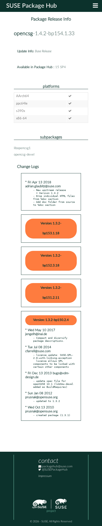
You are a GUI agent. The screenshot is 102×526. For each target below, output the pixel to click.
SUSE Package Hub (31, 6)
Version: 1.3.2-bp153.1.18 (51, 228)
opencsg (23, 33)
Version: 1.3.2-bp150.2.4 (51, 320)
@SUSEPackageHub (54, 469)
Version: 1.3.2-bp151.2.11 (51, 292)
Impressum (44, 476)
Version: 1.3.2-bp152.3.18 (51, 260)
